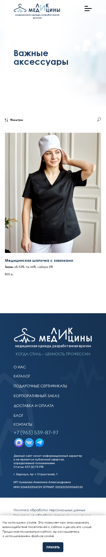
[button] (88, 8)
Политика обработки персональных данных (49, 510)
